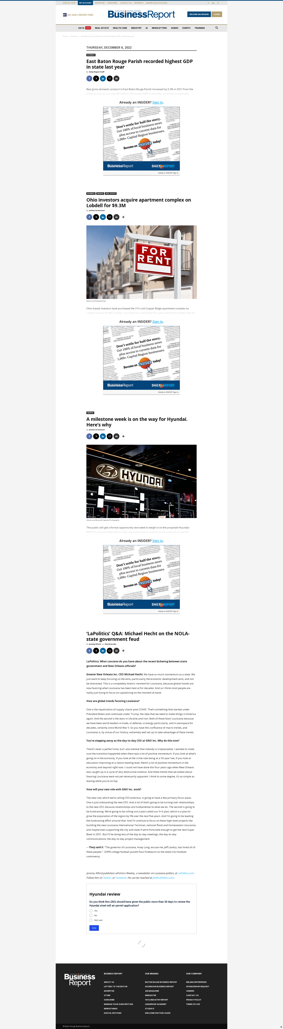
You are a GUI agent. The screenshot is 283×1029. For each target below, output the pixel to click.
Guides (174, 28)
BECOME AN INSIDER (199, 14)
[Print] (116, 78)
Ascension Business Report (159, 986)
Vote (94, 928)
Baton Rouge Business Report (161, 982)
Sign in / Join (69, 3)
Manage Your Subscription (118, 1004)
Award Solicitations (156, 3)
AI (147, 28)
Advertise (100, 3)
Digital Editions (112, 1013)
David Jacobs (110, 644)
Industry (136, 28)
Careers (190, 991)
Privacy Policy (193, 999)
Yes (96, 910)
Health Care (120, 28)
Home (65, 36)
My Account (85, 3)
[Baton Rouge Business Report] (141, 15)
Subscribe (112, 3)
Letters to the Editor (115, 986)
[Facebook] (208, 3)
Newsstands (110, 1008)
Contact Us (126, 3)
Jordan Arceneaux (97, 210)
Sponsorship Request (197, 986)
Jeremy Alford (95, 644)
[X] (218, 3)
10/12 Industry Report (156, 999)
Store (107, 995)
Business (74, 36)
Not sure (98, 920)
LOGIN (217, 14)
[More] (123, 217)
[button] (216, 28)
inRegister (150, 995)
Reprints (138, 3)
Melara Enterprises (196, 982)
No (95, 915)
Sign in (157, 102)
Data (84, 28)
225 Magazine (152, 991)
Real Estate (102, 28)
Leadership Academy (155, 1004)
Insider (100, 193)
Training (200, 28)
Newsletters (159, 28)
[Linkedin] (213, 3)
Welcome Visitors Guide (157, 1013)
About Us (109, 982)
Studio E (149, 1008)
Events (186, 28)
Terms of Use (193, 1004)
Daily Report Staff (96, 72)
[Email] (110, 78)
